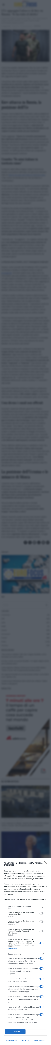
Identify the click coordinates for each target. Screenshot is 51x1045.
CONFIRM (15, 1032)
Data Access (25, 1040)
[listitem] (25, 907)
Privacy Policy (39, 1040)
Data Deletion (11, 1040)
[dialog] (25, 951)
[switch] (41, 913)
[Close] (46, 863)
